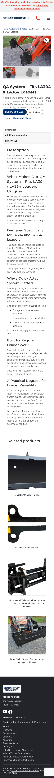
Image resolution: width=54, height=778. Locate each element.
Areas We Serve (10, 743)
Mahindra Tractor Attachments (18, 756)
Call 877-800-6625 (14, 112)
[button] (37, 18)
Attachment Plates (18, 29)
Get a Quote (35, 112)
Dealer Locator (10, 733)
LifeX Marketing (10, 773)
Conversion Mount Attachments (18, 760)
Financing (7, 730)
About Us (7, 740)
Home (5, 29)
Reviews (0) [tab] (11, 140)
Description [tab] (10, 129)
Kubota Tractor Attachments (16, 753)
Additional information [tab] (16, 135)
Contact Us (8, 736)
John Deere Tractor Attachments (18, 750)
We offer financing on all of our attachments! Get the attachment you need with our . (27, 5)
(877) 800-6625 (17, 717)
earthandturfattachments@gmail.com (28, 722)
